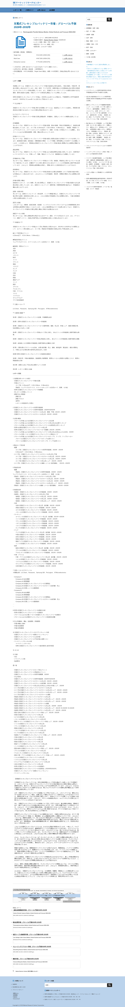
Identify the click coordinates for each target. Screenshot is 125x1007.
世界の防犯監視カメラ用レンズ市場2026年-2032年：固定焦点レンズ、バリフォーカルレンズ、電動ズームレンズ (72, 994)
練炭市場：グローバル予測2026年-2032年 (26, 958)
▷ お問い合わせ (67, 55)
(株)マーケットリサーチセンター (27, 2)
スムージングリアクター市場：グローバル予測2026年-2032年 (32, 946)
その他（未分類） (91, 57)
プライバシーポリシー (18, 989)
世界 (29, 971)
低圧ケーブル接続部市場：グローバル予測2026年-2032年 (30, 934)
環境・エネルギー (91, 50)
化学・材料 (89, 38)
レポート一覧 (17, 10)
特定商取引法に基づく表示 (19, 987)
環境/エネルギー (34, 971)
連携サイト (16, 993)
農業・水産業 (90, 54)
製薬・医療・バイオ (92, 41)
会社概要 (52, 10)
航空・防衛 (89, 47)
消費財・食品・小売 (92, 44)
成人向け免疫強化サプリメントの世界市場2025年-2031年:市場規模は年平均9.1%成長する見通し (99, 98)
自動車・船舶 (90, 34)
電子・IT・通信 (90, 31)
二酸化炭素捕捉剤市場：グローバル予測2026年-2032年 (30, 910)
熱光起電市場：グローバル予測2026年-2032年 (27, 922)
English (15, 996)
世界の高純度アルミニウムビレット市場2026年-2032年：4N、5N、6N (62, 996)
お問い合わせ (41, 10)
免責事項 (15, 984)
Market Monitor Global (51, 40)
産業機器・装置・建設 (92, 28)
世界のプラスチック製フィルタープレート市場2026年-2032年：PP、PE (63, 999)
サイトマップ (16, 998)
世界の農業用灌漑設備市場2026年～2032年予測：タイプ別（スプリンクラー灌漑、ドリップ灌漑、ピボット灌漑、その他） (99, 180)
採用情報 (15, 995)
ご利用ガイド (29, 10)
